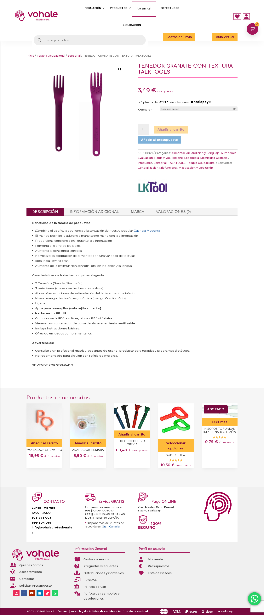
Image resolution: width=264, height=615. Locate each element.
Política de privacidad (133, 611)
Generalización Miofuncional (157, 167)
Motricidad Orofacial (214, 158)
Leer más (219, 422)
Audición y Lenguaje (205, 153)
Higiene (177, 158)
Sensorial (74, 55)
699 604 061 (41, 522)
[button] (119, 69)
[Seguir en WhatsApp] (55, 593)
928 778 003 (41, 517)
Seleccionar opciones (176, 445)
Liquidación (132, 25)
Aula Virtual (225, 37)
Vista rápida (58, 407)
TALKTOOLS (177, 163)
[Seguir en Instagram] (16, 593)
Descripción (45, 212)
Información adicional (94, 212)
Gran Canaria (111, 526)
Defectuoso (170, 8)
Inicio (30, 55)
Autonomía (228, 153)
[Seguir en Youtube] (32, 593)
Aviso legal (78, 611)
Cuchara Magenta (147, 230)
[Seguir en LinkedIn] (40, 593)
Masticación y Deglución (196, 167)
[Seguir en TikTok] (47, 593)
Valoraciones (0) (173, 212)
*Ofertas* (144, 8)
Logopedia (191, 158)
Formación (93, 8)
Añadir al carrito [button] (44, 443)
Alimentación (180, 153)
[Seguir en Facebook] (24, 593)
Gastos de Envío (179, 37)
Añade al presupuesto (159, 140)
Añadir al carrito (171, 129)
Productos (118, 8)
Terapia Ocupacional (51, 55)
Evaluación (145, 158)
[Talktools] (152, 188)
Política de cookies (102, 611)
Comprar (145, 109)
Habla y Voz (162, 158)
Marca (137, 212)
